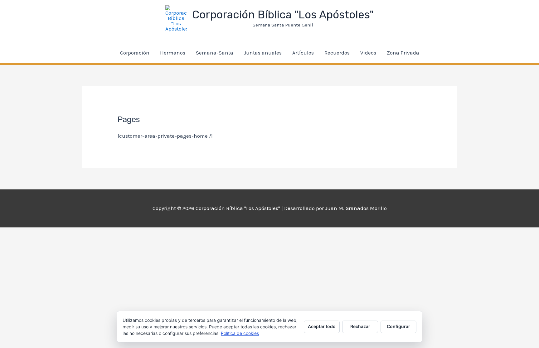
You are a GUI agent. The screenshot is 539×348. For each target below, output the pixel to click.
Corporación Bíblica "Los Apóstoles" (283, 14)
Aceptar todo (322, 326)
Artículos (303, 53)
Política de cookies (240, 333)
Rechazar (360, 326)
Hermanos (172, 53)
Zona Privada (403, 53)
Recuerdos (337, 53)
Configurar (398, 326)
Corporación (134, 53)
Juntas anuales (263, 53)
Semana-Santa (214, 53)
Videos (368, 53)
